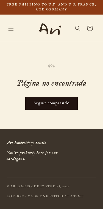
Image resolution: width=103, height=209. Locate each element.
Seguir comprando (51, 103)
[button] (11, 28)
